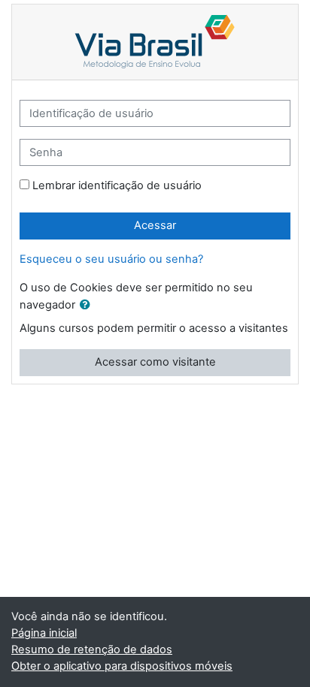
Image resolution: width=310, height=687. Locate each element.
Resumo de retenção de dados (91, 649)
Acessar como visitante (155, 362)
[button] (88, 306)
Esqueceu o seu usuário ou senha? (111, 259)
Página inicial (44, 633)
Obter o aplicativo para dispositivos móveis (121, 666)
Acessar (155, 225)
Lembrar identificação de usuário (117, 185)
